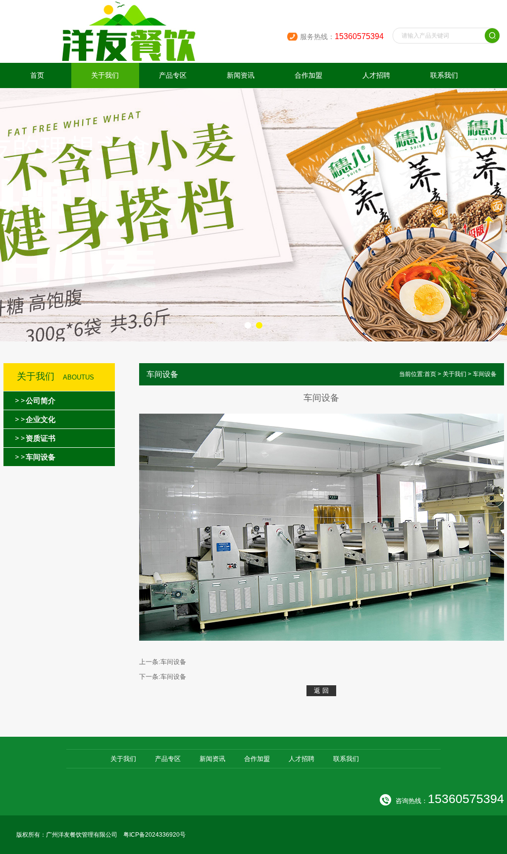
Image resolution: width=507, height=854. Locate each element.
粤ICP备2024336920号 (154, 834)
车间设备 (40, 457)
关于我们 (105, 75)
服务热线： (342, 37)
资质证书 (40, 438)
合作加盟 (308, 75)
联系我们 (444, 75)
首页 (37, 75)
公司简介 (40, 400)
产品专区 (173, 75)
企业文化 (40, 419)
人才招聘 (376, 75)
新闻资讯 (240, 75)
